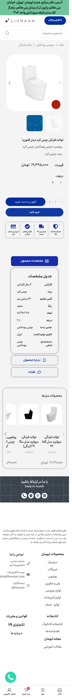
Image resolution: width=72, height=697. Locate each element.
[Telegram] (31, 495)
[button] (59, 83)
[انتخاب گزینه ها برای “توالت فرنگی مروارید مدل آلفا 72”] (52, 429)
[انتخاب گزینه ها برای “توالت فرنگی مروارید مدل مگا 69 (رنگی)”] (29, 429)
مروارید (51, 451)
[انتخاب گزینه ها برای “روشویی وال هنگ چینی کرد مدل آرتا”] (6, 429)
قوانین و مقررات (16, 616)
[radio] (60, 182)
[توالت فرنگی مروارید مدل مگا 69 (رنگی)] (28, 414)
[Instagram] (38, 495)
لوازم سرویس (53, 590)
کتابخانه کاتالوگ (52, 624)
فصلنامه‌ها (52, 631)
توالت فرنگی (25, 45)
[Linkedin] (44, 495)
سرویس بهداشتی (45, 45)
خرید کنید (34, 212)
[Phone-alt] (24, 495)
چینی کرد (50, 153)
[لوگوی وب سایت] (20, 20)
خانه (61, 45)
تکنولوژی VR (16, 624)
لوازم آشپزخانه (52, 597)
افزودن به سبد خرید (25, 202)
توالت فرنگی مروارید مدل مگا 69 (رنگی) (29, 442)
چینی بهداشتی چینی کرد (37, 146)
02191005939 (55, 20)
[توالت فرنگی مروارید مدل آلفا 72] (51, 414)
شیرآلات (52, 569)
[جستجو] (7, 33)
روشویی (52, 576)
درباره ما (16, 633)
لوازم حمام (52, 604)
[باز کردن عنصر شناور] (10, 677)
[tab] (34, 261)
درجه (60, 176)
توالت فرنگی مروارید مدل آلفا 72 (51, 442)
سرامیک (52, 562)
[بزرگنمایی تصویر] (56, 104)
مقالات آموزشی (53, 646)
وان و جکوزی (52, 583)
